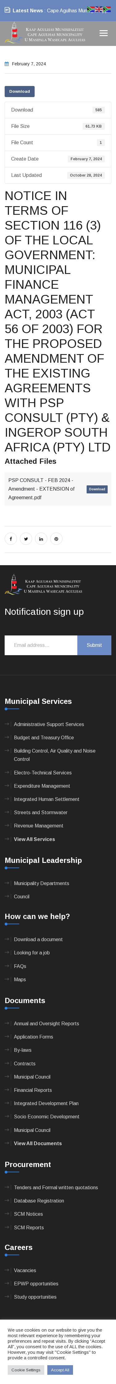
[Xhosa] (107, 8)
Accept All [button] (60, 1370)
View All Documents (38, 1143)
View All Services (34, 839)
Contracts (25, 1063)
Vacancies (25, 1270)
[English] (99, 8)
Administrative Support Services (49, 724)
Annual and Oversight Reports (46, 1023)
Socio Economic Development (46, 1116)
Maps (20, 979)
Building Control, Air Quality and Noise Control (55, 755)
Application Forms (33, 1036)
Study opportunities (35, 1297)
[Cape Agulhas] (45, 33)
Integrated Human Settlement (46, 799)
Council (21, 896)
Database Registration (39, 1200)
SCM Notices (28, 1214)
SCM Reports (29, 1227)
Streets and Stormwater (40, 812)
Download (19, 91)
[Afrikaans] (91, 8)
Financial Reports (33, 1090)
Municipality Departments (41, 883)
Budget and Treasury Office (44, 737)
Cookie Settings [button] (26, 1370)
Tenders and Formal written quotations (56, 1187)
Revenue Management (38, 825)
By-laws (23, 1050)
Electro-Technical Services (43, 772)
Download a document (38, 939)
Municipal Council (32, 1077)
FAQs (20, 966)
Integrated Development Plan (46, 1103)
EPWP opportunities (36, 1283)
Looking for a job (32, 952)
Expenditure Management (42, 786)
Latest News (28, 10)
